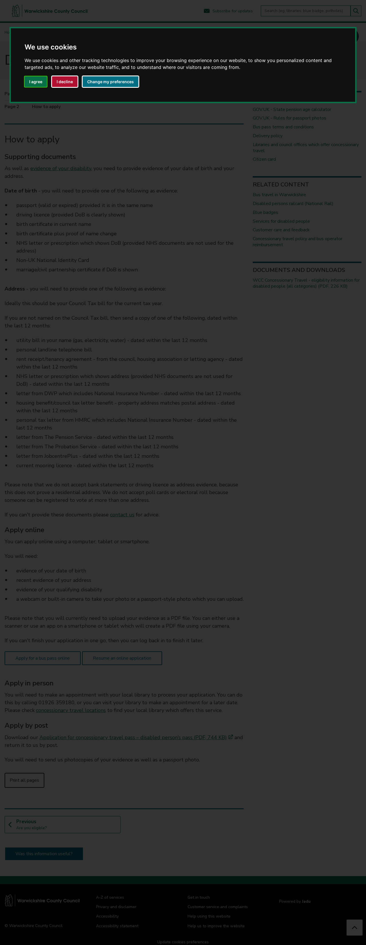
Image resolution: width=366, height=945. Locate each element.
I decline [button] (65, 81)
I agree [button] (35, 81)
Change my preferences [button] (110, 81)
